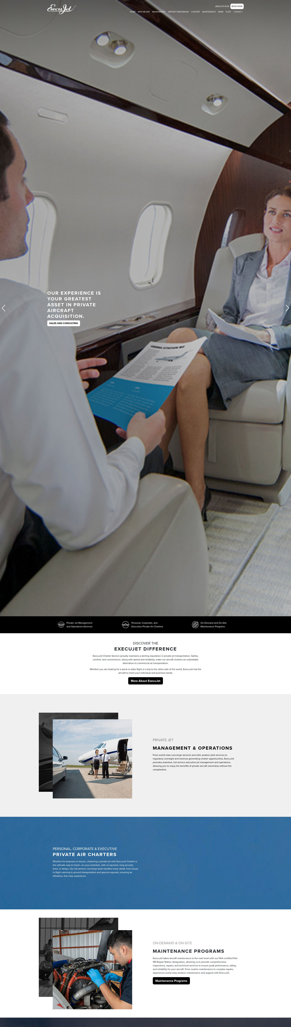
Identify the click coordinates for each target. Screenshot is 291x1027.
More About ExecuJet (145, 681)
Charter (195, 11)
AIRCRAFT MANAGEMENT (63, 317)
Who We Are (144, 11)
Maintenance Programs (171, 980)
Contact (238, 11)
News (220, 11)
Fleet (228, 11)
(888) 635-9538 (222, 6)
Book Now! (237, 6)
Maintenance (209, 11)
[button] (287, 308)
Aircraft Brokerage (178, 11)
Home (132, 11)
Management (159, 11)
